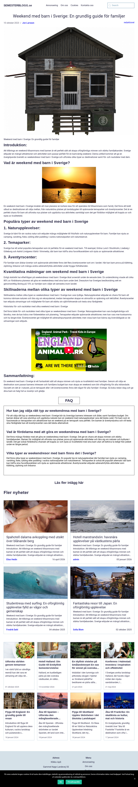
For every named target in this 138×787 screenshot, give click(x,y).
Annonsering (52, 5)
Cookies (74, 5)
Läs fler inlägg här (69, 483)
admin (76, 559)
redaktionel (129, 22)
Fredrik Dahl (12, 629)
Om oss (64, 5)
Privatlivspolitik (74, 782)
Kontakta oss (87, 5)
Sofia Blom (78, 629)
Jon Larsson (28, 23)
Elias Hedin (11, 559)
